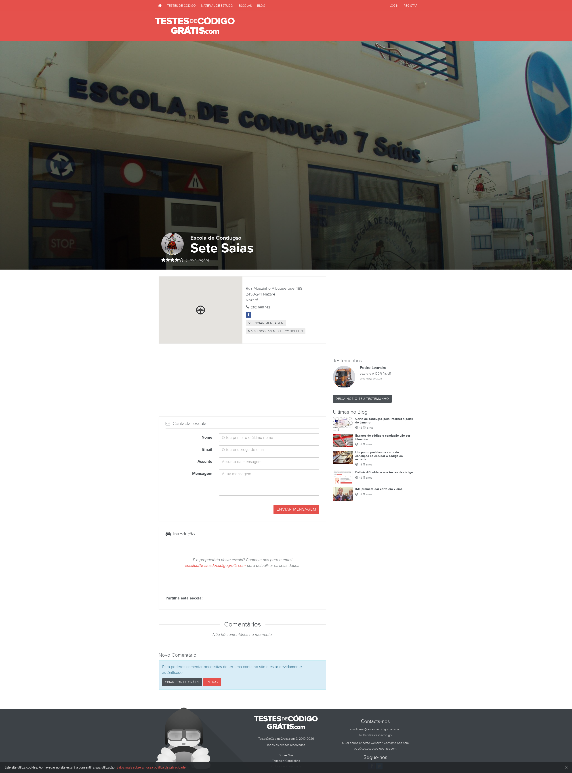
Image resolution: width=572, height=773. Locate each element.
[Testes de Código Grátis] (159, 5)
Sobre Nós (286, 755)
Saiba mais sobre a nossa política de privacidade (151, 767)
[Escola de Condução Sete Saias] (248, 315)
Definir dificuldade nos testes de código (384, 472)
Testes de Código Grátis (195, 26)
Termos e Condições (286, 761)
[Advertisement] (335, 26)
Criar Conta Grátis (182, 682)
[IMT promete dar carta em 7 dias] (343, 494)
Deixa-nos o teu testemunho (362, 399)
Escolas (245, 6)
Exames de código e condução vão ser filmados (382, 437)
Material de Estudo (217, 6)
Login (393, 6)
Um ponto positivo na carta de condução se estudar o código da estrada (379, 455)
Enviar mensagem (267, 323)
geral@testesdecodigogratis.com (379, 729)
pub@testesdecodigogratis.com (375, 748)
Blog (261, 6)
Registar (410, 6)
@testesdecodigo (380, 735)
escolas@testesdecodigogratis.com (215, 565)
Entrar (212, 682)
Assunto (205, 461)
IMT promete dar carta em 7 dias (378, 489)
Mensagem (202, 473)
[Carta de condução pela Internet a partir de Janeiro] (343, 424)
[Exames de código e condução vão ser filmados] (343, 440)
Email (207, 449)
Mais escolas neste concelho (275, 331)
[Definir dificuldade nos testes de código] (343, 477)
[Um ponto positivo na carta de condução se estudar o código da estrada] (343, 457)
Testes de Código (181, 6)
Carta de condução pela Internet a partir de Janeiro (384, 420)
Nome (207, 437)
